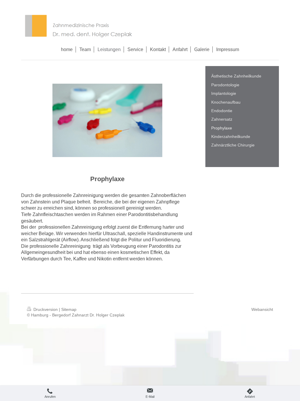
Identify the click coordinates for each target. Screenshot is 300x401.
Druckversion (45, 309)
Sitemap (68, 309)
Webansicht (262, 309)
